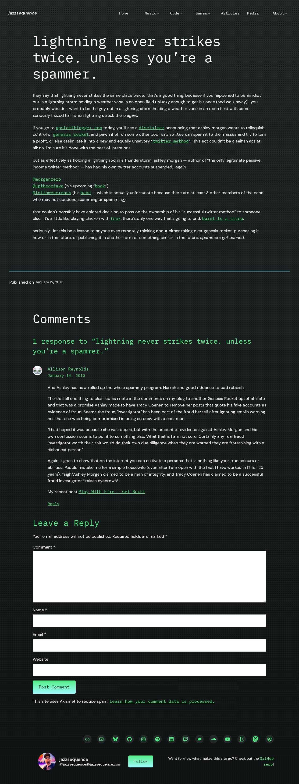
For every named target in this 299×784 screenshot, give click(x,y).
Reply (53, 503)
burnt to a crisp (222, 218)
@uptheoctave (48, 186)
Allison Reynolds (68, 369)
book (100, 186)
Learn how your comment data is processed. (162, 701)
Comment (44, 547)
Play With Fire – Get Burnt (111, 491)
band (86, 192)
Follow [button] (141, 761)
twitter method (171, 141)
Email (39, 634)
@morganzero (47, 179)
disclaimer (151, 127)
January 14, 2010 (66, 375)
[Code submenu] (181, 13)
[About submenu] (286, 13)
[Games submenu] (209, 13)
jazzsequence (22, 13)
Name (40, 610)
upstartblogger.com (79, 127)
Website (40, 659)
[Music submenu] (158, 13)
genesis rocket (71, 134)
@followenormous (52, 192)
